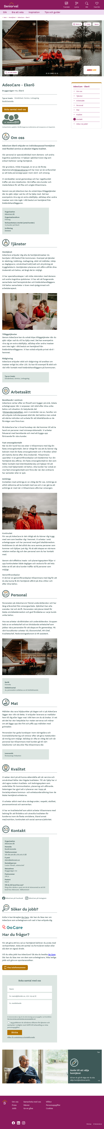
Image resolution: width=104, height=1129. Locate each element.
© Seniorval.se (97, 1124)
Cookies (49, 1108)
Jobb (14, 1108)
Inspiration (34, 12)
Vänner (26, 1105)
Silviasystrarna (21, 169)
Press (14, 1105)
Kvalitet (79, 114)
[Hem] (11, 5)
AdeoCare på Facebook (14, 898)
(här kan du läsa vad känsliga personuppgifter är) (21, 1019)
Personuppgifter (53, 1105)
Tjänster (79, 96)
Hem (5, 17)
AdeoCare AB (10, 214)
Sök (5, 12)
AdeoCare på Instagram (37, 898)
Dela (88, 24)
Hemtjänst (12, 17)
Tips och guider (52, 12)
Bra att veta (18, 12)
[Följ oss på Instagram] (23, 1122)
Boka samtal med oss (15, 109)
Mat (77, 110)
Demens (8, 230)
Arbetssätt (80, 100)
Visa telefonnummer (16, 967)
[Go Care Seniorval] (29, 927)
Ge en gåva (28, 1108)
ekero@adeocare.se (12, 860)
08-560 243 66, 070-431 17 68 (16, 854)
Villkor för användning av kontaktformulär (21, 1037)
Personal (79, 105)
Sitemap (89, 1124)
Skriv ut (78, 24)
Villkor (49, 1101)
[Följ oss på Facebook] (13, 1122)
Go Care (25, 917)
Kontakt (79, 119)
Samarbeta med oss (32, 1101)
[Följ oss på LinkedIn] (18, 1122)
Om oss (79, 91)
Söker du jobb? (82, 124)
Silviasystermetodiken (13, 411)
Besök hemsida (8, 101)
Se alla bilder (12, 72)
